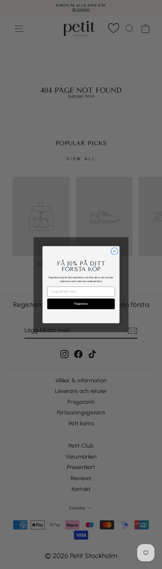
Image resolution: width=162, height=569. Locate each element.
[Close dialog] (114, 250)
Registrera (81, 303)
